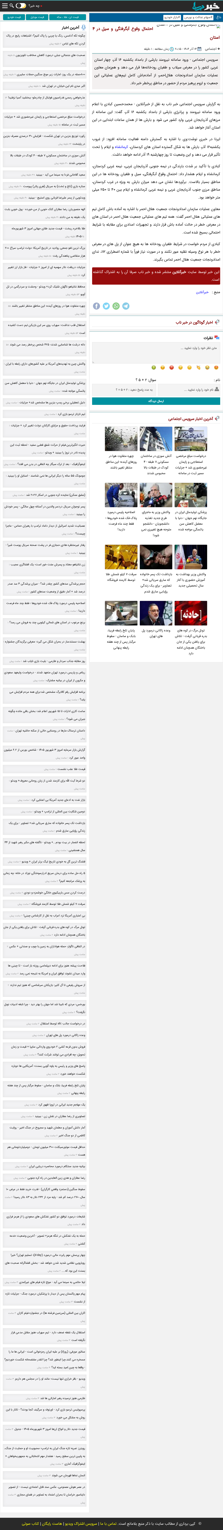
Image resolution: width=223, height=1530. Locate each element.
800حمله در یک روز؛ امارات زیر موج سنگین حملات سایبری (51, 74)
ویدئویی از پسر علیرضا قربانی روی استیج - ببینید (56, 197)
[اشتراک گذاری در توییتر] (106, 309)
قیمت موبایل (37, 17)
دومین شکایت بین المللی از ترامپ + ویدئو (59, 811)
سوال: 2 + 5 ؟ (146, 380)
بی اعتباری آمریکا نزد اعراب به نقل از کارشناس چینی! (54, 915)
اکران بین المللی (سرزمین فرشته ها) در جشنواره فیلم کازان (51, 1313)
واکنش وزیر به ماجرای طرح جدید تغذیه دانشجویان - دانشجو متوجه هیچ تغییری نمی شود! (156, 524)
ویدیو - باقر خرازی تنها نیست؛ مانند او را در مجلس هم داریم (50, 1379)
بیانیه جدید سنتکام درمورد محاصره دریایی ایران (57, 1166)
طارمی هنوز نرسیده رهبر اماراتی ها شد (62, 1398)
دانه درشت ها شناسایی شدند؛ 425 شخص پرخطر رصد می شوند (47, 344)
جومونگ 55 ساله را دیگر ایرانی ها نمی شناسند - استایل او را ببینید (46, 475)
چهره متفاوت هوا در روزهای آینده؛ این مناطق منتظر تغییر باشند (121, 462)
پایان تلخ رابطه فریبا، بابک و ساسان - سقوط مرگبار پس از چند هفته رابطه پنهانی (121, 639)
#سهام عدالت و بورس (198, 17)
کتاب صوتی (30, 1524)
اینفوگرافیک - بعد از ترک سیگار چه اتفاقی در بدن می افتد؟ (51, 464)
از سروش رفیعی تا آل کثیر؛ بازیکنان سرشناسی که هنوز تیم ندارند (47, 985)
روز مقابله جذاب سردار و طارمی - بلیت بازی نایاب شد (54, 661)
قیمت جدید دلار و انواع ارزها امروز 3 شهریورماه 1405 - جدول (49, 1429)
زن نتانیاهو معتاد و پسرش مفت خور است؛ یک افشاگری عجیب (48, 564)
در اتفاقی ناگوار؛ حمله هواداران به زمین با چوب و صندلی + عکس (47, 946)
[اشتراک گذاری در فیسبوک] (96, 309)
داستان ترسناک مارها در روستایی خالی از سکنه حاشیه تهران (50, 730)
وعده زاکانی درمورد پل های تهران (156, 633)
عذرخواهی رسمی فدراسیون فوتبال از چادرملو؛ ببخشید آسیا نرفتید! (46, 97)
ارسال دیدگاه (156, 401)
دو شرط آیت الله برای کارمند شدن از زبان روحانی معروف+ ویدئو (48, 780)
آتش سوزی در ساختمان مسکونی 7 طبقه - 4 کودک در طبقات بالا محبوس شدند (156, 465)
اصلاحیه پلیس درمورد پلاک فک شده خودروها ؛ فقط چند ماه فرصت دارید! (121, 521)
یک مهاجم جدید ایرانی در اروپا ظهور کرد (61, 1104)
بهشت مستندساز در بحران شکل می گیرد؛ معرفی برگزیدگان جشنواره (45, 641)
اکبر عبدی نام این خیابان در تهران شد (63, 86)
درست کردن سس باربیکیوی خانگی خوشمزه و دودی (54, 892)
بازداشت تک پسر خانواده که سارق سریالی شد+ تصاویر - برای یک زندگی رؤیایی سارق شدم (156, 583)
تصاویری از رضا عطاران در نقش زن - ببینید (60, 1116)
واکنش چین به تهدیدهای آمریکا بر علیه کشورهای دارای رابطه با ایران (45, 364)
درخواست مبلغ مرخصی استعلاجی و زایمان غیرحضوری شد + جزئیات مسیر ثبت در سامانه (191, 465)
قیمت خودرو (14, 17)
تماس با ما (108, 1524)
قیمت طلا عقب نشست (71, 769)
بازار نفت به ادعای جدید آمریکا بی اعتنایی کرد (58, 800)
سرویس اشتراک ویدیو (81, 1524)
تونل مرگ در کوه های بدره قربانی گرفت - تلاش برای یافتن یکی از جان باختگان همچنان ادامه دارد (191, 642)
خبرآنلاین (202, 292)
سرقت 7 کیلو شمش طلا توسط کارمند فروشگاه (121, 577)
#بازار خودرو (172, 17)
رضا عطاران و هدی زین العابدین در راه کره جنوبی (56, 1178)
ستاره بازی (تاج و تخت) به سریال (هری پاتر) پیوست (54, 186)
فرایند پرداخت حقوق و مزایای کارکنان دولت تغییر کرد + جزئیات (48, 425)
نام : (217, 380)
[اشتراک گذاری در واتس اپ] (116, 309)
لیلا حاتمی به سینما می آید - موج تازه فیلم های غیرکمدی (52, 1282)
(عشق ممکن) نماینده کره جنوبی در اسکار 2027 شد (55, 495)
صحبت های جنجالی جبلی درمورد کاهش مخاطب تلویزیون (50, 55)
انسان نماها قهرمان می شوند (68, 1475)
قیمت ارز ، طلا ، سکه (68, 17)
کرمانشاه (121, 147)
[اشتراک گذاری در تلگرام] (126, 309)
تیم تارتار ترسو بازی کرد (71, 414)
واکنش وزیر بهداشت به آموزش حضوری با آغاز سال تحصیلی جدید (191, 580)
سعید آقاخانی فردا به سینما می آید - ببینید (60, 174)
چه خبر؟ (34, 6)
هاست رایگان (52, 1524)
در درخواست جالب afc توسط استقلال (62, 1023)
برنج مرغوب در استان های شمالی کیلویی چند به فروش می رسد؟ (47, 622)
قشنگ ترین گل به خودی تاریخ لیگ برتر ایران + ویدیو (53, 861)
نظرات (208, 338)
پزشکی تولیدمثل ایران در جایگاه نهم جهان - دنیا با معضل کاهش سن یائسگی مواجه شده (191, 521)
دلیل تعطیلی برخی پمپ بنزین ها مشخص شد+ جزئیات (52, 402)
